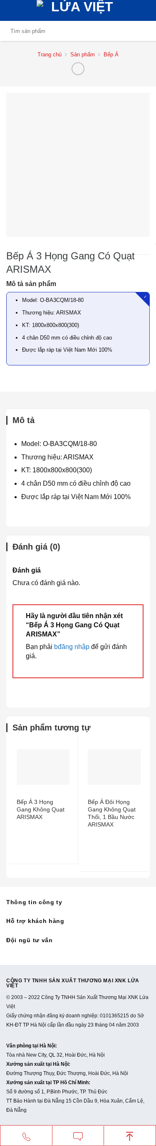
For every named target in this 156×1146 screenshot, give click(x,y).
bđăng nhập (71, 646)
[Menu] (11, 10)
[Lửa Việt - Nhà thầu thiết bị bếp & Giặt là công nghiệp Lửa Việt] (79, 10)
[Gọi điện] (26, 1136)
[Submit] (142, 31)
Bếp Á (111, 54)
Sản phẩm (82, 54)
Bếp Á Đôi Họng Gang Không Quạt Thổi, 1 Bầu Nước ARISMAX (112, 813)
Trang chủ (49, 54)
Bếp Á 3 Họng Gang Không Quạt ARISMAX (40, 809)
